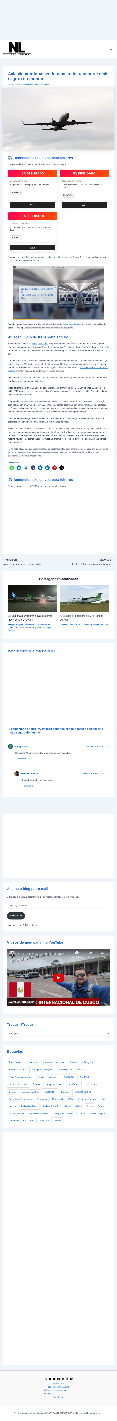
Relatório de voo (16, 1113)
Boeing (37, 1084)
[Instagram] (58, 1379)
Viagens (19, 625)
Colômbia (74, 1084)
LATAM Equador (51, 1106)
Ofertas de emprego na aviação (55, 1392)
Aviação (11, 625)
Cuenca (12, 1092)
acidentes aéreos (64, 257)
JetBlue (11, 630)
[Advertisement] (58, 20)
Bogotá (50, 1084)
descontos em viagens (58, 1387)
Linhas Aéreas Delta (30, 1092)
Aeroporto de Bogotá (54, 1062)
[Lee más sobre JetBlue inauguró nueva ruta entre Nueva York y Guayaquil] (32, 598)
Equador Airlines (16, 1062)
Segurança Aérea (42, 85)
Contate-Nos (58, 1397)
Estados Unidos (83, 1092)
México (78, 1106)
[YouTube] (54, 1379)
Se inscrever (16, 916)
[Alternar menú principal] (111, 49)
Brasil (61, 1084)
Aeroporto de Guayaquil (30, 627)
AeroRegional (65, 1069)
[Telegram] (71, 1379)
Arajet (41, 1077)
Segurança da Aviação (73, 324)
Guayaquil (46, 627)
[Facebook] (50, 1379)
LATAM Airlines (29, 1106)
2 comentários (27, 85)
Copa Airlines (92, 1084)
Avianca (84, 1076)
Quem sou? (58, 1383)
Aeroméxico (35, 1062)
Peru (89, 1106)
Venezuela (45, 1120)
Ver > (32, 205)
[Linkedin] (62, 1379)
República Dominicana (39, 1113)
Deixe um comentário (93, 625)
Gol (106, 625)
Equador (50, 1091)
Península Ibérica (87, 1099)
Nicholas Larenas (29, 773)
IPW (103, 1099)
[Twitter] (45, 1379)
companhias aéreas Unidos (22, 1120)
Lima (67, 1106)
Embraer (65, 1092)
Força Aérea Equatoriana (20, 1099)
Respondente (22, 759)
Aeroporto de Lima (17, 1069)
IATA (70, 1099)
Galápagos (42, 1099)
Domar (81, 1113)
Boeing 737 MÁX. (40, 344)
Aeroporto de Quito (43, 1069)
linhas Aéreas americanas (21, 1077)
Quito (101, 1106)
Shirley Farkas (22, 746)
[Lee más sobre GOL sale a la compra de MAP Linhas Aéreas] (84, 598)
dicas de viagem (97, 1113)
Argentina (53, 1077)
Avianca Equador (18, 1084)
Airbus (81, 1069)
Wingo (58, 1120)
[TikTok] (67, 1379)
